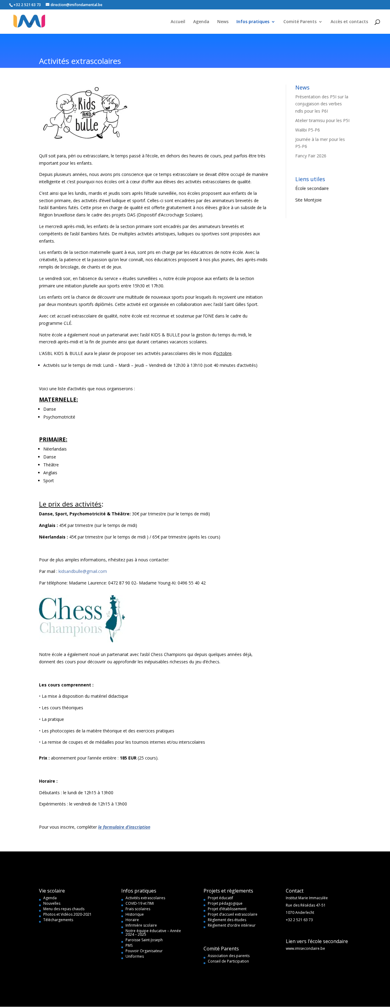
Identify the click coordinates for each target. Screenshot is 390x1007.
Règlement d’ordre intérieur (232, 925)
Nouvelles (51, 903)
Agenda (201, 21)
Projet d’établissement (227, 908)
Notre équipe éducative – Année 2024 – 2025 (153, 932)
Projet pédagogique (225, 903)
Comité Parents (300, 21)
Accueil (178, 21)
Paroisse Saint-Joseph (144, 939)
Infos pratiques (252, 21)
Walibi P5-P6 (307, 130)
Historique (135, 914)
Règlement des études (227, 919)
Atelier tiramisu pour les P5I (322, 120)
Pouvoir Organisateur (144, 950)
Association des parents (229, 955)
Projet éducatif (220, 897)
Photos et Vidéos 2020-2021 (67, 914)
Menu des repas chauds (63, 908)
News (223, 21)
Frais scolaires (138, 908)
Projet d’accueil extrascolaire (232, 914)
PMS (129, 945)
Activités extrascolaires (145, 897)
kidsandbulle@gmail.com (82, 571)
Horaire (132, 919)
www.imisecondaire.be (305, 948)
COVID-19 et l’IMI (140, 903)
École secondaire (312, 188)
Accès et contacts (349, 21)
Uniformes (135, 956)
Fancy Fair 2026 (310, 156)
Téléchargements (58, 919)
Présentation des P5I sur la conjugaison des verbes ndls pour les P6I (321, 104)
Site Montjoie (308, 200)
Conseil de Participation (228, 961)
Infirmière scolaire (141, 925)
